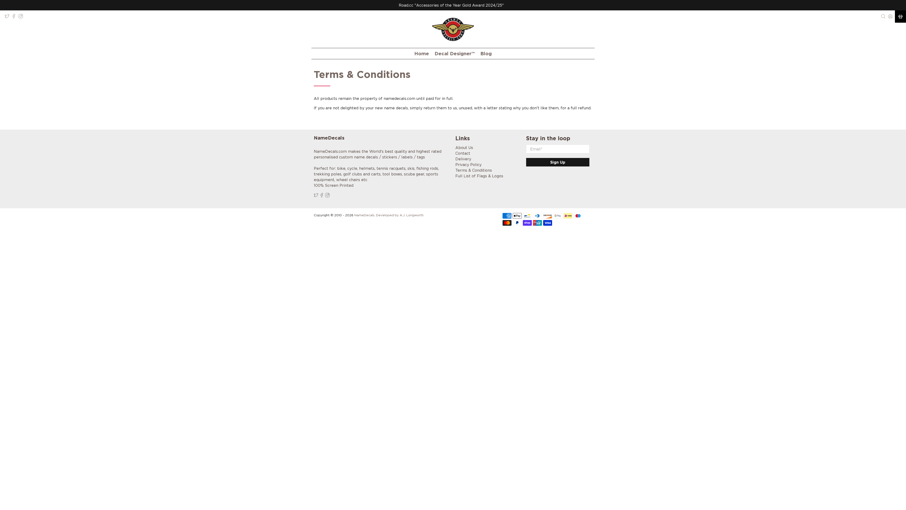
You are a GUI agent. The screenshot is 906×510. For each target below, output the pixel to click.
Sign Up (557, 162)
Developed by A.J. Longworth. (400, 215)
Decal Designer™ (455, 53)
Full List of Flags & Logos (479, 176)
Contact (462, 153)
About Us (464, 147)
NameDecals (364, 215)
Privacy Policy (468, 164)
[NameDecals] (453, 29)
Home (421, 53)
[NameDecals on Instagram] (21, 17)
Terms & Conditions (473, 170)
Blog (486, 53)
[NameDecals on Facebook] (15, 17)
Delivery (463, 159)
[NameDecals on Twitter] (8, 17)
